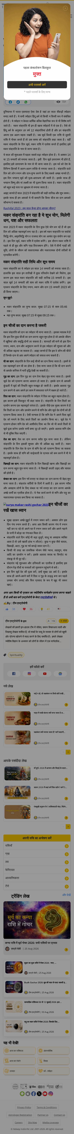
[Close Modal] (65, 8)
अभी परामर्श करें (37, 85)
